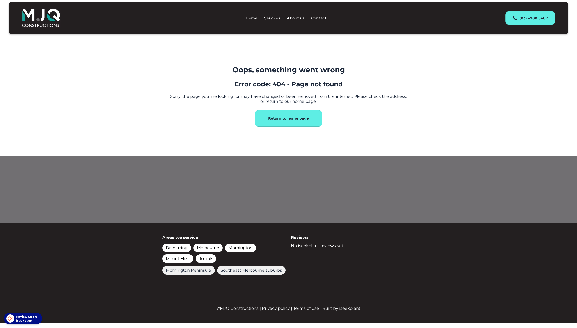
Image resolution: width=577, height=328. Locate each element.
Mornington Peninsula (188, 270)
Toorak (206, 258)
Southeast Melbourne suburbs (251, 270)
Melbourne (208, 247)
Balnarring (177, 247)
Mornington (240, 247)
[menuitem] (251, 18)
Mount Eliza (178, 258)
